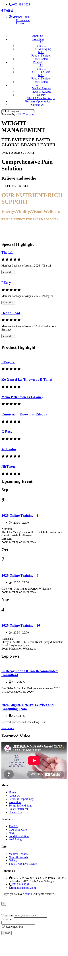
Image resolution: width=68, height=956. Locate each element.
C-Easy (6, 432)
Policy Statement (18, 808)
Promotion (38, 39)
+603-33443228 (21, 4)
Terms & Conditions (20, 805)
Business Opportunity (37, 101)
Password (7, 919)
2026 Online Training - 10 (20, 625)
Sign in (6, 933)
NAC (41, 52)
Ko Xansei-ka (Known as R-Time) (26, 379)
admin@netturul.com (24, 887)
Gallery (41, 94)
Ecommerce (23, 20)
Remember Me (14, 926)
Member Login (21, 16)
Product (37, 62)
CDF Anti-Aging (41, 48)
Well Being (41, 58)
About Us (37, 35)
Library (20, 23)
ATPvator (8, 449)
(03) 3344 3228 (20, 884)
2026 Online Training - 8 (19, 515)
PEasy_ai (8, 283)
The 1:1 (41, 45)
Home (12, 792)
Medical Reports (41, 88)
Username (7, 915)
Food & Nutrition (41, 55)
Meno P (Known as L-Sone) (22, 397)
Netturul (27, 893)
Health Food (10, 313)
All (41, 42)
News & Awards (41, 91)
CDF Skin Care (41, 71)
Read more (7, 728)
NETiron (8, 466)
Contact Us (37, 104)
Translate (28, 114)
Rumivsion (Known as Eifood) (24, 414)
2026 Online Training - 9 (19, 575)
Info (37, 85)
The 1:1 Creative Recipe (41, 98)
